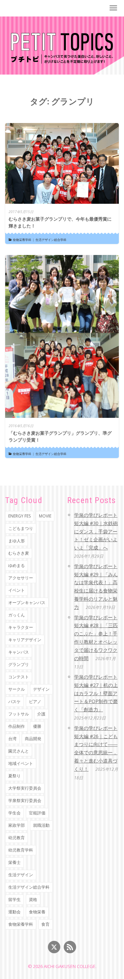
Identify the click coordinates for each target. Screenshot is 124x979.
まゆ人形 (16, 541)
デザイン (41, 689)
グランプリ (18, 664)
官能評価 (37, 813)
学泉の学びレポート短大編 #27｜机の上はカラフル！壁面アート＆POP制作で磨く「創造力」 (96, 693)
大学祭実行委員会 (24, 788)
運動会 (14, 912)
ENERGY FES (19, 516)
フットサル (18, 714)
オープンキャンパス (26, 602)
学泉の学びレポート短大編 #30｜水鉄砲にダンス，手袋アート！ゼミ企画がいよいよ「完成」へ (96, 531)
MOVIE (45, 516)
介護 (41, 714)
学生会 (14, 813)
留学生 (14, 899)
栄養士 (14, 862)
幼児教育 (16, 838)
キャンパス (18, 652)
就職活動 (41, 825)
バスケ (14, 701)
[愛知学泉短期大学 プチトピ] (62, 47)
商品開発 (33, 739)
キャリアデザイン (24, 640)
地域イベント (20, 763)
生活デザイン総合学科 (50, 239)
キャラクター (20, 627)
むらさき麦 (18, 553)
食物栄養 (37, 912)
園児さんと (18, 751)
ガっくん (16, 615)
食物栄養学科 (22, 239)
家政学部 (16, 825)
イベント (16, 590)
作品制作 (16, 726)
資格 (33, 899)
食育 (45, 924)
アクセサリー (20, 578)
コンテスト (18, 677)
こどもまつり (20, 528)
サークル (16, 689)
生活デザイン (20, 875)
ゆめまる (16, 565)
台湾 (12, 739)
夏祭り (14, 776)
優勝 (37, 726)
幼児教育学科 (20, 850)
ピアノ (35, 701)
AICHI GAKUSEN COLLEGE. (70, 966)
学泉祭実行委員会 (24, 800)
